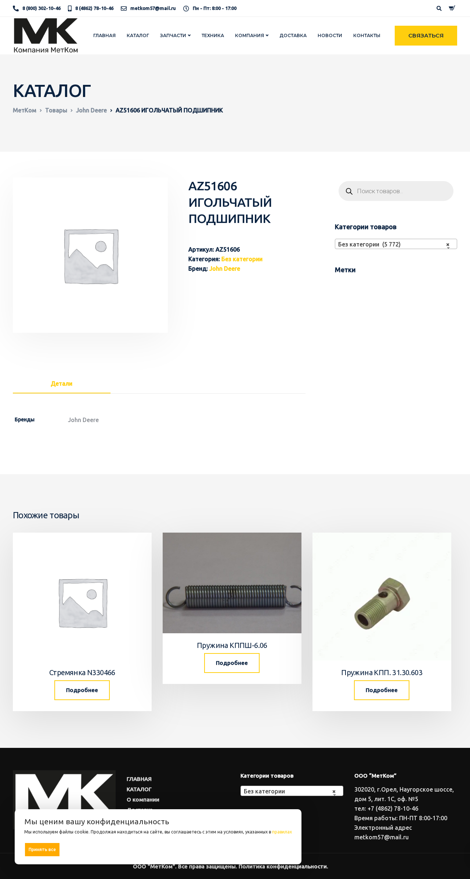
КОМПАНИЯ (249, 35)
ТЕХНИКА (213, 35)
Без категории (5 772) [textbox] (393, 244)
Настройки (276, 849)
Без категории (242, 259)
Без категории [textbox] (290, 791)
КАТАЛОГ (138, 35)
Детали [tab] (61, 383)
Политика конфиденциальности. (283, 866)
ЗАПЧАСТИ (173, 35)
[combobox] (396, 244)
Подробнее (82, 690)
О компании (143, 799)
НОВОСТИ (330, 35)
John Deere (224, 268)
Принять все (42, 849)
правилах (282, 831)
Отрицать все (160, 849)
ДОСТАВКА (293, 35)
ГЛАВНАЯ (104, 35)
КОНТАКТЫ (366, 35)
